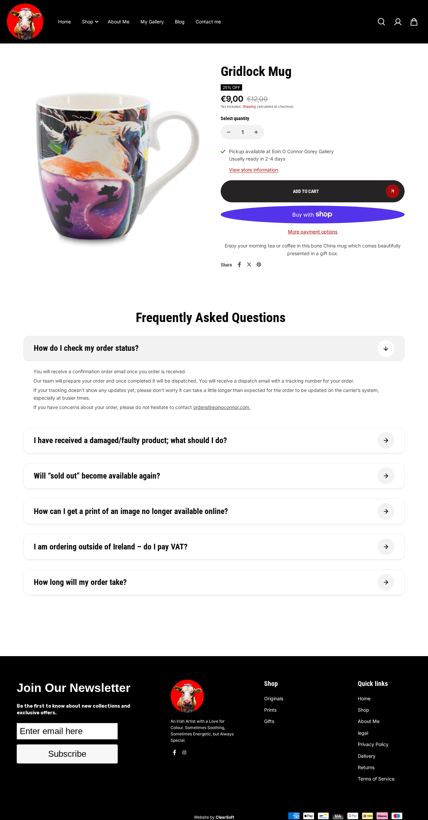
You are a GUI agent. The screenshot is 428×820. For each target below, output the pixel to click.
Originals (273, 698)
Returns (366, 767)
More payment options (312, 231)
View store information (253, 170)
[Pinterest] (259, 265)
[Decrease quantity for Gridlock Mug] (228, 132)
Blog (180, 21)
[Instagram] (184, 752)
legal (363, 733)
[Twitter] (249, 265)
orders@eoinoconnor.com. (221, 407)
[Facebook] (239, 265)
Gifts (269, 721)
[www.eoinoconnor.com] (25, 21)
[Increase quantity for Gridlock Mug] (256, 132)
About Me (118, 21)
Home (64, 21)
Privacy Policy (373, 744)
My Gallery (152, 21)
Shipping (249, 106)
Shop (87, 21)
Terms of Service (376, 779)
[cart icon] (414, 21)
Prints (270, 710)
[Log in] (397, 21)
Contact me (208, 21)
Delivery (367, 756)
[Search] (381, 21)
